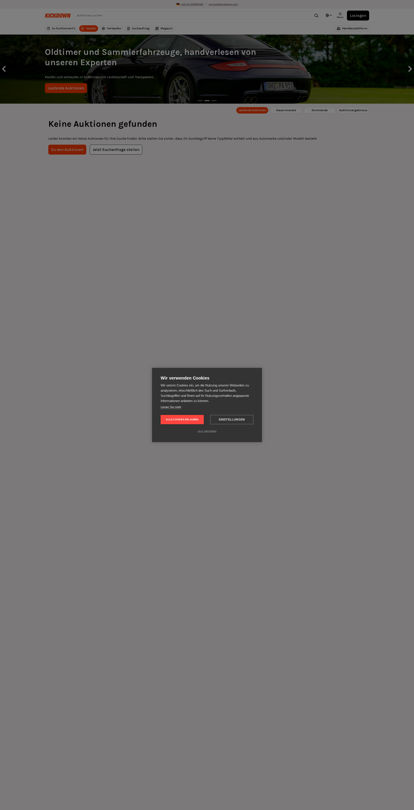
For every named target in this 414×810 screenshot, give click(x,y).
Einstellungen (232, 419)
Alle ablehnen (207, 431)
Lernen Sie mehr (171, 407)
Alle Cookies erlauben (182, 419)
